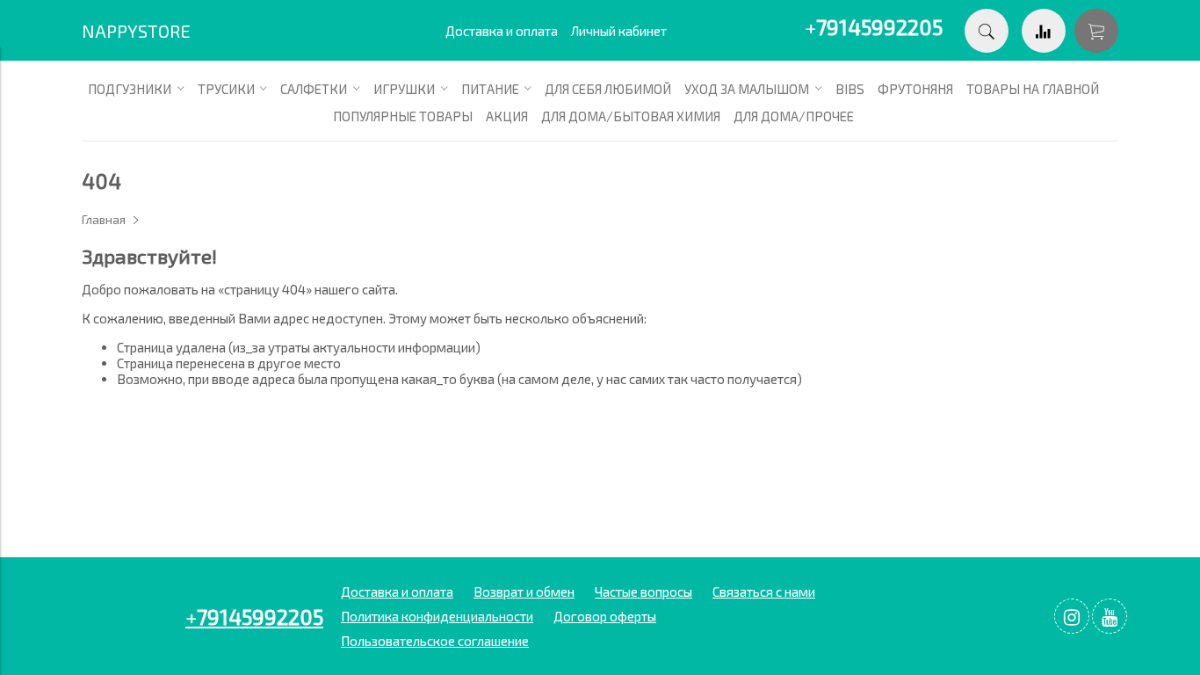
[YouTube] (1109, 616)
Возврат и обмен (524, 591)
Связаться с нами (763, 591)
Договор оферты (604, 616)
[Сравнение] (1044, 31)
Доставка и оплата (501, 31)
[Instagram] (1071, 616)
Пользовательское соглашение (435, 641)
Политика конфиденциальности (437, 616)
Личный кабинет (619, 31)
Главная (104, 220)
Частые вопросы (643, 591)
